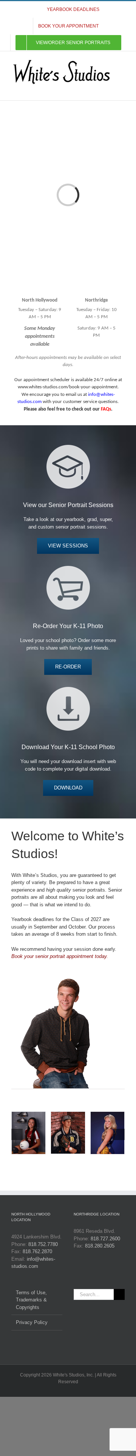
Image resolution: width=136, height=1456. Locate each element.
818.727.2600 (105, 1238)
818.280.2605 (99, 1246)
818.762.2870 (37, 1251)
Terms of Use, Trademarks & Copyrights (31, 1300)
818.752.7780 (43, 1244)
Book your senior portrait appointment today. (59, 956)
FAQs (106, 409)
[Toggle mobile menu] (122, 89)
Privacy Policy (32, 1322)
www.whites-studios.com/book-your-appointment (67, 387)
